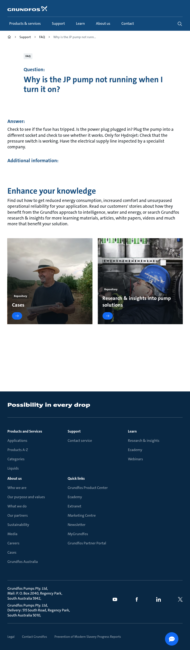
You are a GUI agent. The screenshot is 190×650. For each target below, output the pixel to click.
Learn (132, 431)
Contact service (80, 440)
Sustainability (18, 524)
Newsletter (77, 524)
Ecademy (135, 449)
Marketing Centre (82, 515)
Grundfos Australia (22, 561)
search (180, 24)
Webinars (135, 459)
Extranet (74, 506)
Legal (11, 637)
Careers (13, 543)
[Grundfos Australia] (9, 37)
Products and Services (24, 431)
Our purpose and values (26, 496)
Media (12, 533)
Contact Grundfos (34, 637)
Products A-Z (17, 449)
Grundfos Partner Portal (87, 543)
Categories (16, 459)
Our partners (17, 515)
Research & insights (143, 440)
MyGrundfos (78, 533)
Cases (11, 552)
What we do (17, 506)
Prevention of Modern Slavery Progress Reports (87, 637)
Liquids (13, 468)
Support (74, 431)
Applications (17, 440)
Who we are (16, 487)
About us (14, 478)
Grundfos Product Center (88, 487)
